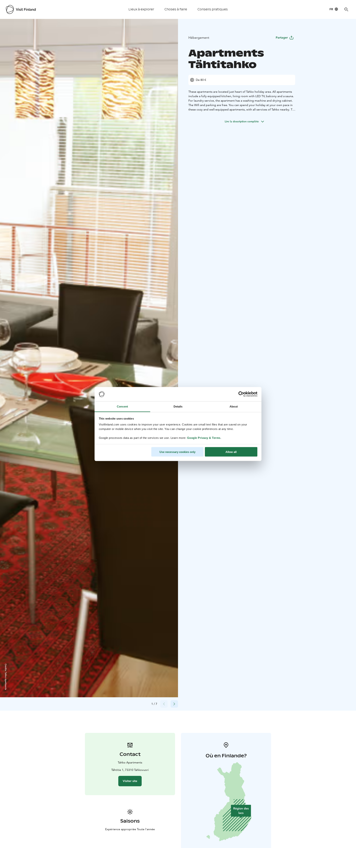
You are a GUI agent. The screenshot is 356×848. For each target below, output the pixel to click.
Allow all (231, 451)
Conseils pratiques (212, 9)
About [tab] (234, 406)
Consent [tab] (122, 406)
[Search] (346, 9)
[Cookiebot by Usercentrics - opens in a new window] (241, 394)
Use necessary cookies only (177, 451)
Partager (282, 37)
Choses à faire (175, 9)
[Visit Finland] (21, 9)
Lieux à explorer (141, 9)
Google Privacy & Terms (203, 437)
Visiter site (130, 781)
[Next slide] (174, 704)
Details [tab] (178, 406)
